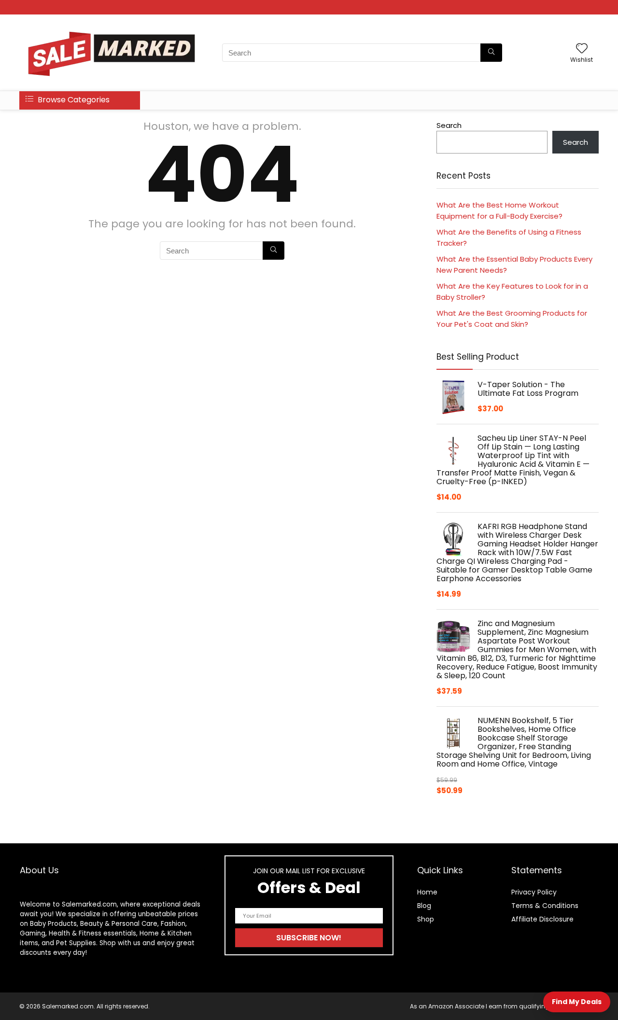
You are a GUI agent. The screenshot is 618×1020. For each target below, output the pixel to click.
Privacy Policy (534, 892)
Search (449, 125)
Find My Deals (577, 1001)
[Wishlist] (582, 49)
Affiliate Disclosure (542, 919)
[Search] (491, 52)
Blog (424, 905)
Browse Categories (73, 99)
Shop (425, 919)
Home (427, 892)
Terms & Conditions (544, 905)
